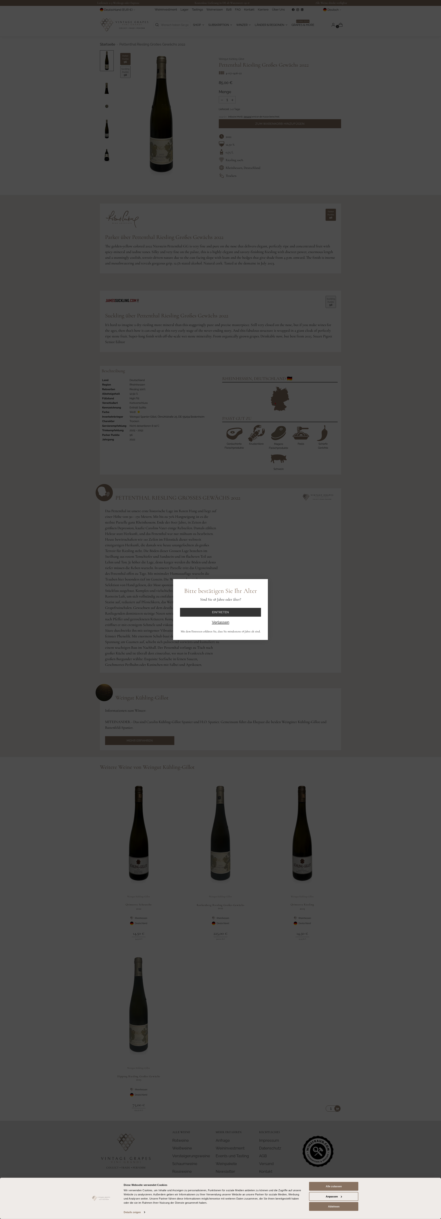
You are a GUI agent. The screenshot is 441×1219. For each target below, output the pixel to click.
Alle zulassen (334, 1186)
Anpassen (332, 1196)
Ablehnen (334, 1206)
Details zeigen (132, 1212)
